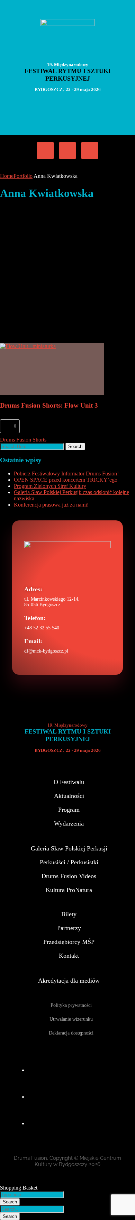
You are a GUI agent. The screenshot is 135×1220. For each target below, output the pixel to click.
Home (7, 176)
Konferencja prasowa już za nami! (51, 505)
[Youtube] (89, 150)
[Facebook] (45, 150)
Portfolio (23, 176)
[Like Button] (7, 426)
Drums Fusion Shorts (23, 440)
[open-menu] (62, 114)
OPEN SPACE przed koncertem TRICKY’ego (65, 480)
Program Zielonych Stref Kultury (50, 486)
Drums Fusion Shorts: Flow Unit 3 (49, 405)
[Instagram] (67, 150)
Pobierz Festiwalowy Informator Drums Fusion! (66, 473)
